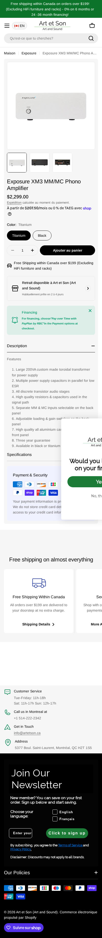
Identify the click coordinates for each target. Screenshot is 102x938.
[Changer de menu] (7, 26)
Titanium (19, 235)
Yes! (62, 482)
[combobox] (51, 38)
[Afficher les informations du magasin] (88, 288)
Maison (9, 53)
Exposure (29, 53)
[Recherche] (91, 38)
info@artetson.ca (27, 733)
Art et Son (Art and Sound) (37, 912)
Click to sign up (67, 833)
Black (42, 235)
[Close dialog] (95, 424)
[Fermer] (90, 310)
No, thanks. (62, 496)
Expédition (14, 202)
